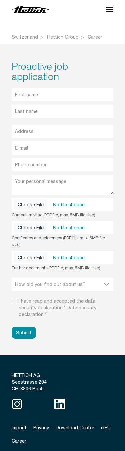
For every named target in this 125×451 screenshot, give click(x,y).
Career (95, 37)
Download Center (75, 427)
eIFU (106, 427)
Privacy (41, 427)
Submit (24, 332)
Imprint (19, 427)
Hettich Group (63, 37)
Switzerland (25, 37)
